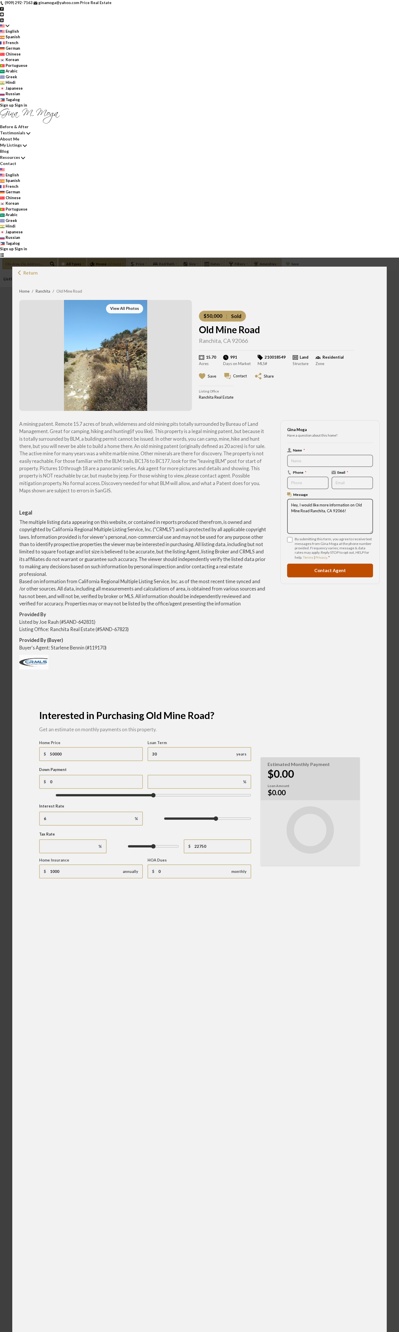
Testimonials (12, 132)
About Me (9, 138)
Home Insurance (54, 860)
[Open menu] (2, 255)
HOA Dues (157, 860)
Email (342, 472)
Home (24, 291)
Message (300, 494)
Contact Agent (330, 570)
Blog (4, 151)
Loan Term (157, 742)
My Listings (11, 145)
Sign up (7, 105)
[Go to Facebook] (2, 8)
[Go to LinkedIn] (2, 20)
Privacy (321, 557)
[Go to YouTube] (2, 14)
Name (299, 450)
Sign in (21, 105)
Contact (8, 163)
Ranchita (43, 291)
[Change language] (4, 26)
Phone (299, 472)
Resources (10, 157)
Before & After (14, 126)
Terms (308, 557)
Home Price (49, 742)
